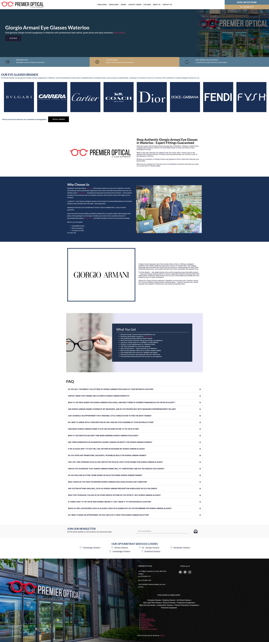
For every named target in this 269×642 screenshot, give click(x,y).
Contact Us (167, 5)
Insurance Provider (148, 621)
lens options (81, 193)
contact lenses (88, 218)
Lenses (123, 5)
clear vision (148, 336)
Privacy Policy (146, 624)
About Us (156, 5)
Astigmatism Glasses (165, 605)
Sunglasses (114, 5)
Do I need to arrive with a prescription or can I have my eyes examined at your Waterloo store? (111, 422)
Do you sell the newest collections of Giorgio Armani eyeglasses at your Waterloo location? (110, 389)
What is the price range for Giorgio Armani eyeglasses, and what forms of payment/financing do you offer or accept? (121, 403)
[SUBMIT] (195, 531)
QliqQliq (162, 635)
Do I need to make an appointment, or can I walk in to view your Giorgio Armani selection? (108, 515)
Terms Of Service (147, 626)
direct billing (119, 32)
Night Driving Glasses (147, 605)
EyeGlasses (102, 5)
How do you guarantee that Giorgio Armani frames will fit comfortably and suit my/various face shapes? (116, 469)
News (143, 614)
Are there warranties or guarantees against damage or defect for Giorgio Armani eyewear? (110, 442)
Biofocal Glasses (169, 603)
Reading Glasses (169, 600)
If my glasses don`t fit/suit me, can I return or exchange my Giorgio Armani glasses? (106, 449)
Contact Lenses (134, 5)
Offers (143, 616)
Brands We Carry (147, 619)
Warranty (144, 627)
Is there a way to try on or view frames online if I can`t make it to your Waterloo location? (109, 502)
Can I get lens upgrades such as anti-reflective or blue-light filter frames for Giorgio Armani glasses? (115, 462)
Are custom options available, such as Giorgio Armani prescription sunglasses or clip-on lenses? (112, 489)
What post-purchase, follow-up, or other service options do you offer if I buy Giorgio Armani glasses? (114, 495)
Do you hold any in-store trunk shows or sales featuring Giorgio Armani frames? (105, 475)
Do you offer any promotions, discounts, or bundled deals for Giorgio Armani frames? (107, 455)
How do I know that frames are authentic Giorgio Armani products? (99, 396)
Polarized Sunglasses (169, 608)
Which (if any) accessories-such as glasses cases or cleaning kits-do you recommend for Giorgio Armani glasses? (120, 508)
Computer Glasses (154, 600)
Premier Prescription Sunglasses (186, 605)
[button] (3, 95)
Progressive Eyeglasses (185, 603)
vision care (89, 188)
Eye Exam (147, 5)
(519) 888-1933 (146, 580)
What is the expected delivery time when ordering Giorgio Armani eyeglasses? (103, 436)
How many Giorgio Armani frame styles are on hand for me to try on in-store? (103, 429)
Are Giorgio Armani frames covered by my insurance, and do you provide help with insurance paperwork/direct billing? (122, 409)
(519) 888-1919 (145, 576)
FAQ (142, 617)
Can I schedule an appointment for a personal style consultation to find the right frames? (110, 416)
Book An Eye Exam (246, 2)
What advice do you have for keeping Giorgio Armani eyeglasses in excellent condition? (107, 482)
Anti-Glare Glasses (183, 600)
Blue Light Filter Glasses (152, 603)
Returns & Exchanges (149, 629)
